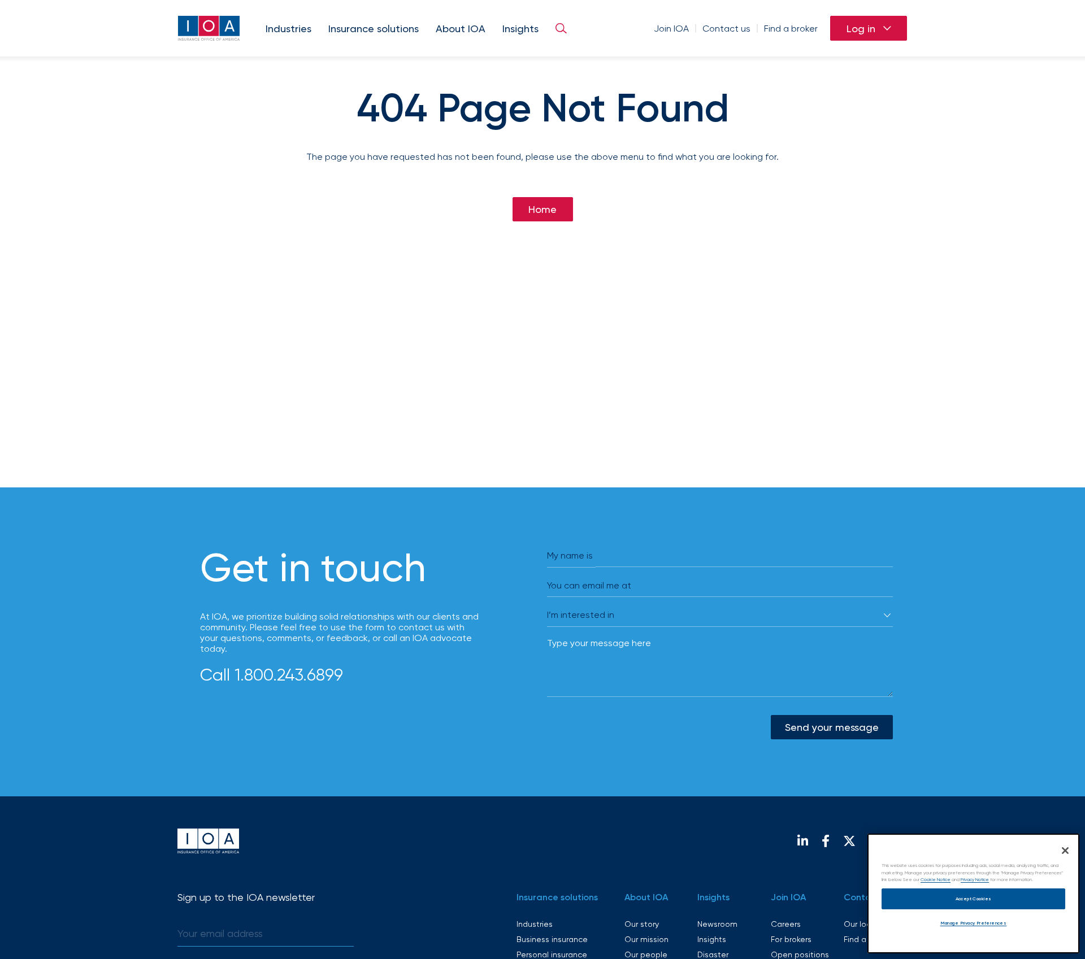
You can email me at (589, 585)
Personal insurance (552, 954)
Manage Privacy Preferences (973, 923)
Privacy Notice (975, 879)
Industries (288, 28)
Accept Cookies (974, 898)
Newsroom (717, 924)
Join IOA (671, 28)
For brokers (791, 939)
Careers (786, 924)
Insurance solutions (373, 28)
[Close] (1065, 850)
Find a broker (791, 28)
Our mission (646, 939)
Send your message (832, 727)
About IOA (460, 28)
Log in (861, 28)
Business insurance (552, 939)
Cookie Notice (936, 879)
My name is (570, 555)
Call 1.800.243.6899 (271, 674)
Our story (641, 924)
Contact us (726, 28)
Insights (520, 28)
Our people (645, 954)
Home (542, 209)
